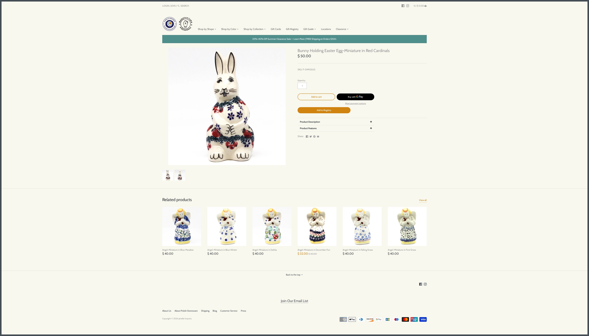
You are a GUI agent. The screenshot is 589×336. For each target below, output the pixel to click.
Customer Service (228, 310)
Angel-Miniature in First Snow (402, 250)
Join (173, 5)
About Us (166, 310)
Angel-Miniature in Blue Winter (222, 250)
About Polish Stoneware (186, 310)
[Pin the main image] (314, 136)
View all (423, 200)
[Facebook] (403, 6)
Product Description (310, 121)
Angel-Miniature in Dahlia (264, 250)
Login (165, 5)
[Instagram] (407, 6)
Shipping (205, 310)
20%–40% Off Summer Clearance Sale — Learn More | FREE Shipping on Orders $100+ (294, 39)
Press (243, 310)
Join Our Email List (294, 301)
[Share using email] (318, 136)
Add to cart (316, 96)
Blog (215, 310)
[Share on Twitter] (311, 136)
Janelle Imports (185, 318)
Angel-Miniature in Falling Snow (358, 250)
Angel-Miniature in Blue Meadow (178, 250)
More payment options (355, 103)
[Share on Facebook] (307, 136)
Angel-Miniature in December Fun (314, 250)
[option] (167, 175)
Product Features (308, 128)
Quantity (301, 80)
